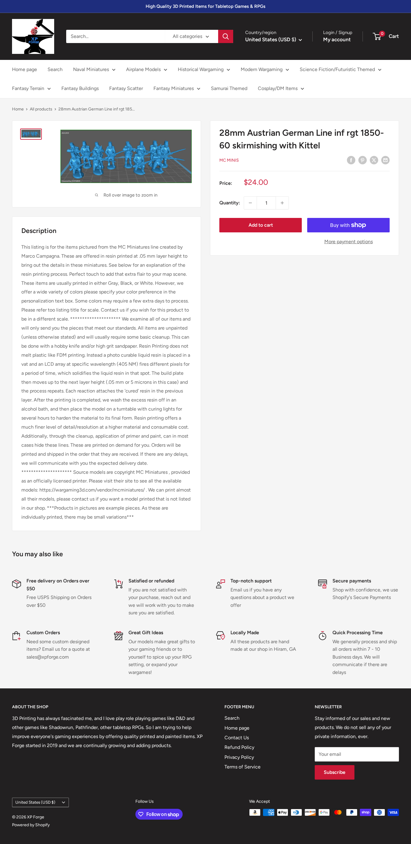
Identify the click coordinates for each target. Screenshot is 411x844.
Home (18, 109)
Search (55, 69)
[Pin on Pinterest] (362, 159)
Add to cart (261, 225)
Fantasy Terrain (28, 88)
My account (337, 39)
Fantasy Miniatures (173, 88)
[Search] (225, 36)
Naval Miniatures (91, 69)
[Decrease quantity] (250, 203)
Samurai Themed (229, 88)
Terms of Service (242, 767)
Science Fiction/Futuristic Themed (337, 69)
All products (41, 109)
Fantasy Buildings (80, 88)
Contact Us (236, 737)
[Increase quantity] (282, 203)
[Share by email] (385, 159)
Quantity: (229, 203)
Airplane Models (143, 69)
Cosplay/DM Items (278, 88)
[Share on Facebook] (351, 159)
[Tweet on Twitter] (374, 159)
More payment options (348, 241)
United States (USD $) (35, 802)
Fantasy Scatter (126, 88)
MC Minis (229, 160)
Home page (24, 69)
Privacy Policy (239, 757)
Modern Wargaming (262, 69)
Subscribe (334, 772)
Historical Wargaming (201, 69)
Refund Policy (239, 747)
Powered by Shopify (31, 824)
